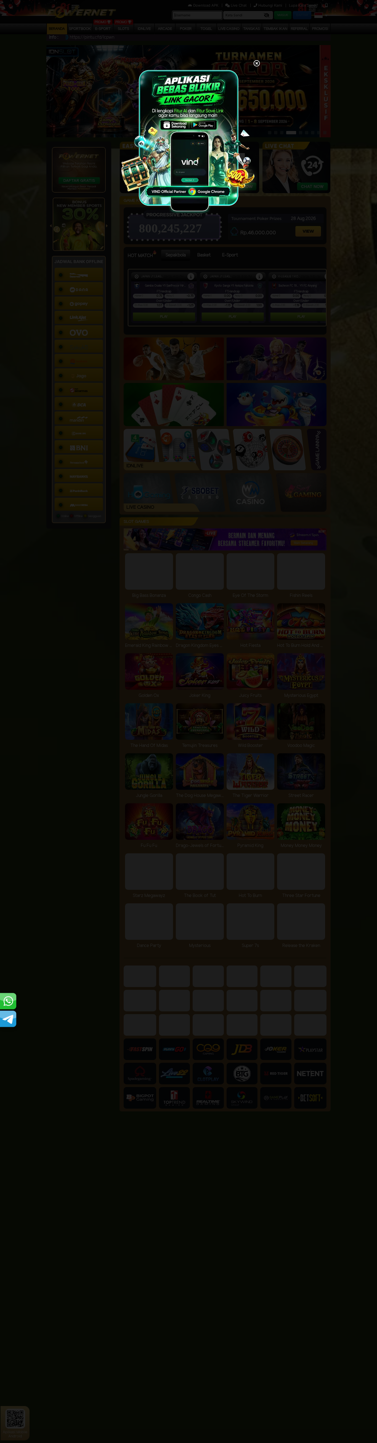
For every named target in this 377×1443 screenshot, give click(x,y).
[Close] (257, 64)
